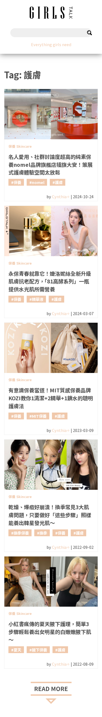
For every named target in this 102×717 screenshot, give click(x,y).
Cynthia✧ (61, 196)
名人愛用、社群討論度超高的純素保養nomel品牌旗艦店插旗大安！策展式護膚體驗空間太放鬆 (50, 164)
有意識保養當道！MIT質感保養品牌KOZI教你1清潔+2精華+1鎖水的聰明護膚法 (50, 398)
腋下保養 (39, 650)
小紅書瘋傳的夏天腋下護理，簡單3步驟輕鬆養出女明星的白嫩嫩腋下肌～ (49, 632)
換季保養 (21, 533)
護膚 (59, 182)
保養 (17, 182)
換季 (43, 533)
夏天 (17, 650)
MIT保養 (39, 416)
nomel (38, 182)
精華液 (37, 299)
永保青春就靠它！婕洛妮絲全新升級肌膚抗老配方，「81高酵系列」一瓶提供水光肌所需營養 (49, 281)
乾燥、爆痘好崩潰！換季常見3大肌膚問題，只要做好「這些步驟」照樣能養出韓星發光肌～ (49, 515)
